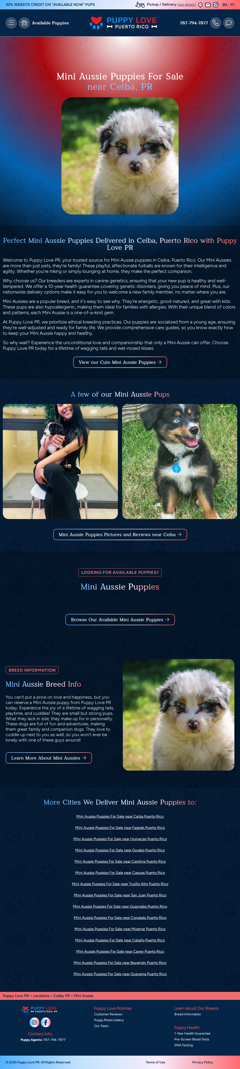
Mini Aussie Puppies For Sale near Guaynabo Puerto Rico (120, 906)
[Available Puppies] (24, 23)
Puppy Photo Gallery (109, 1020)
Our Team (101, 1026)
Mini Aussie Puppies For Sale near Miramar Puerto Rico (120, 929)
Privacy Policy (202, 1062)
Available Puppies (50, 23)
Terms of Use (155, 1062)
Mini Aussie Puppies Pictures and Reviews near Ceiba (118, 534)
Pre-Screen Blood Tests (191, 1039)
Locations (41, 996)
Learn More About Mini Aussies (45, 758)
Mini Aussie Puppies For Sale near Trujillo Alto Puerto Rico (120, 884)
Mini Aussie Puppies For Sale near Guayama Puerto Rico (120, 974)
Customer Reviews (108, 1014)
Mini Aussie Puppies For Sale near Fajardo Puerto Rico (120, 827)
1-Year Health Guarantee (192, 1033)
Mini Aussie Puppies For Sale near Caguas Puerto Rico (120, 872)
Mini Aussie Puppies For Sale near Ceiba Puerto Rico (120, 816)
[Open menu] (11, 23)
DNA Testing (183, 1045)
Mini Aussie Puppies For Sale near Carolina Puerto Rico (120, 861)
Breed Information (187, 1014)
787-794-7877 (194, 23)
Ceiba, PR (62, 996)
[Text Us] (228, 23)
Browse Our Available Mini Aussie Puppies (117, 619)
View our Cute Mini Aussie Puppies (118, 362)
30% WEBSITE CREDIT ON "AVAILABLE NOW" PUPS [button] (50, 4)
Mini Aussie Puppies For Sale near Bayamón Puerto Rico (120, 962)
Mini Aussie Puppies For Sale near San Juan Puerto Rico (120, 895)
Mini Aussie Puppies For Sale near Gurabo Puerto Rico (120, 850)
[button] (200, 5)
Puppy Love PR (16, 996)
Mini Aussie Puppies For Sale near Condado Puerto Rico (120, 917)
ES (232, 4)
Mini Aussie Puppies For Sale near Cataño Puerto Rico (120, 940)
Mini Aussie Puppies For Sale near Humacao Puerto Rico (120, 839)
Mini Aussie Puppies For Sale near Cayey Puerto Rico (120, 951)
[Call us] (215, 23)
